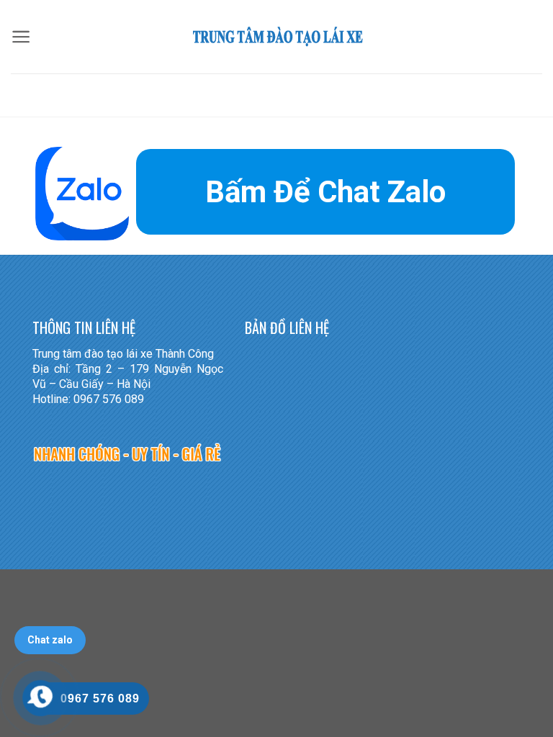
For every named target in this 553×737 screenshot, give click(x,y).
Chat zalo (50, 640)
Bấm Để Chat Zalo (325, 191)
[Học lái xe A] (276, 37)
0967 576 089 (100, 698)
